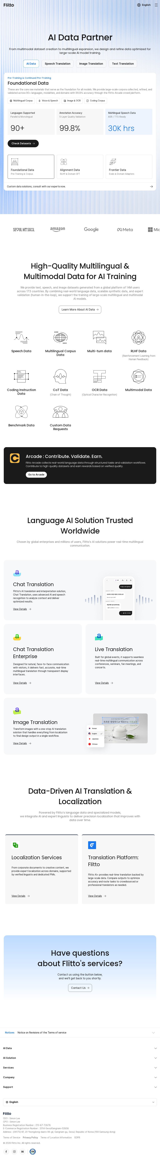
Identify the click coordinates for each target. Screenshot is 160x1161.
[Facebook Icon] (6, 1151)
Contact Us (78, 987)
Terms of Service (11, 1137)
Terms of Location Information (56, 1137)
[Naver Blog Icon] (22, 1151)
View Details (20, 609)
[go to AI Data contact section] (151, 186)
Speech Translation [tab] (57, 63)
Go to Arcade (36, 474)
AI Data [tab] (31, 63)
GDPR (77, 1137)
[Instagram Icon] (14, 1151)
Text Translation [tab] (123, 63)
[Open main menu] (156, 5)
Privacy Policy (30, 1137)
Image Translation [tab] (91, 63)
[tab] (31, 167)
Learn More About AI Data (78, 309)
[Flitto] (9, 5)
